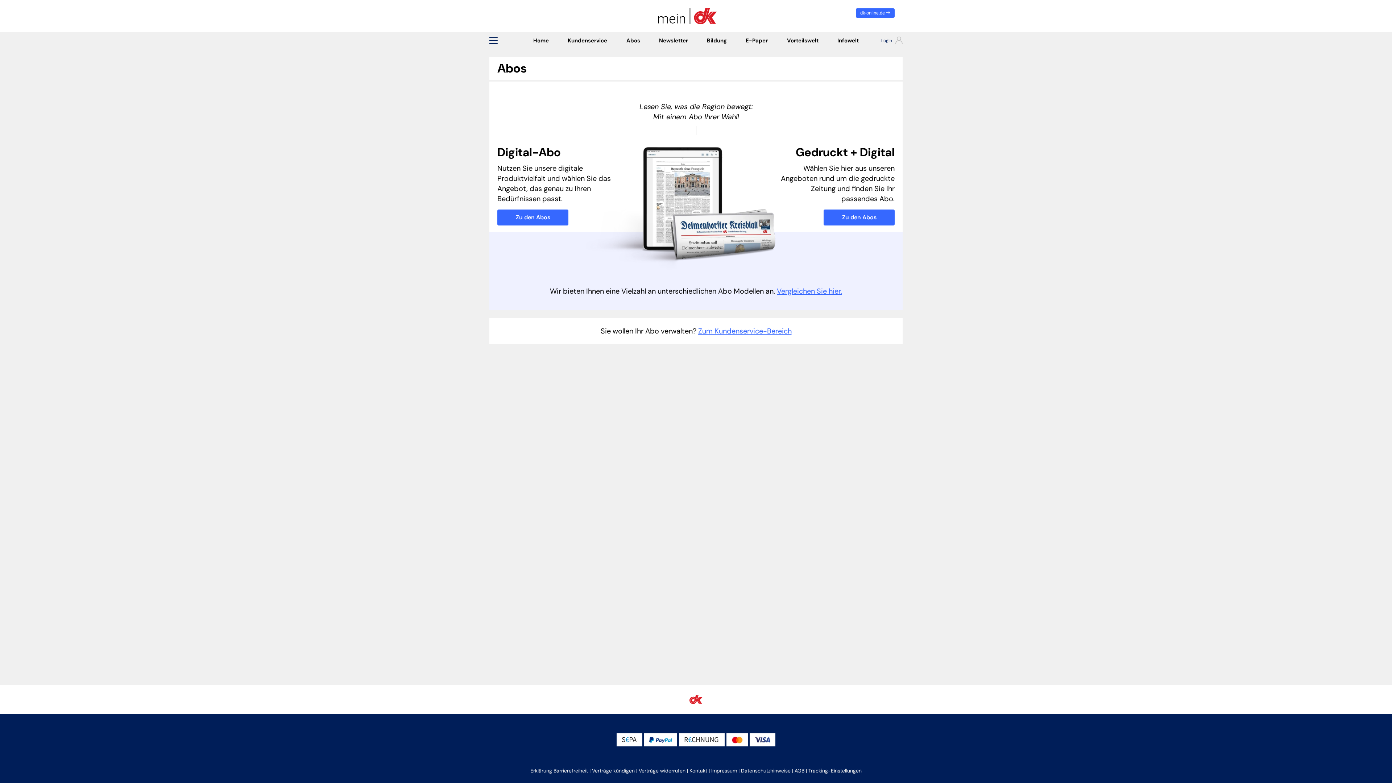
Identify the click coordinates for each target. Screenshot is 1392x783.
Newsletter (673, 40)
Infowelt (848, 40)
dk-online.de (873, 13)
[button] (493, 40)
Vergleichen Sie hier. (809, 291)
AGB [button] (799, 770)
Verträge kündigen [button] (613, 770)
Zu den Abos (533, 217)
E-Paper (757, 40)
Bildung (717, 40)
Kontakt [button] (698, 770)
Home (541, 40)
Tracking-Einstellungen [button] (835, 770)
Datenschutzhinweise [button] (766, 770)
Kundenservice (587, 40)
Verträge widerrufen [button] (662, 770)
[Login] (885, 41)
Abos (633, 40)
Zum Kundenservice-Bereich (745, 331)
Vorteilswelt (803, 40)
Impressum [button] (724, 770)
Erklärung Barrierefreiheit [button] (559, 770)
